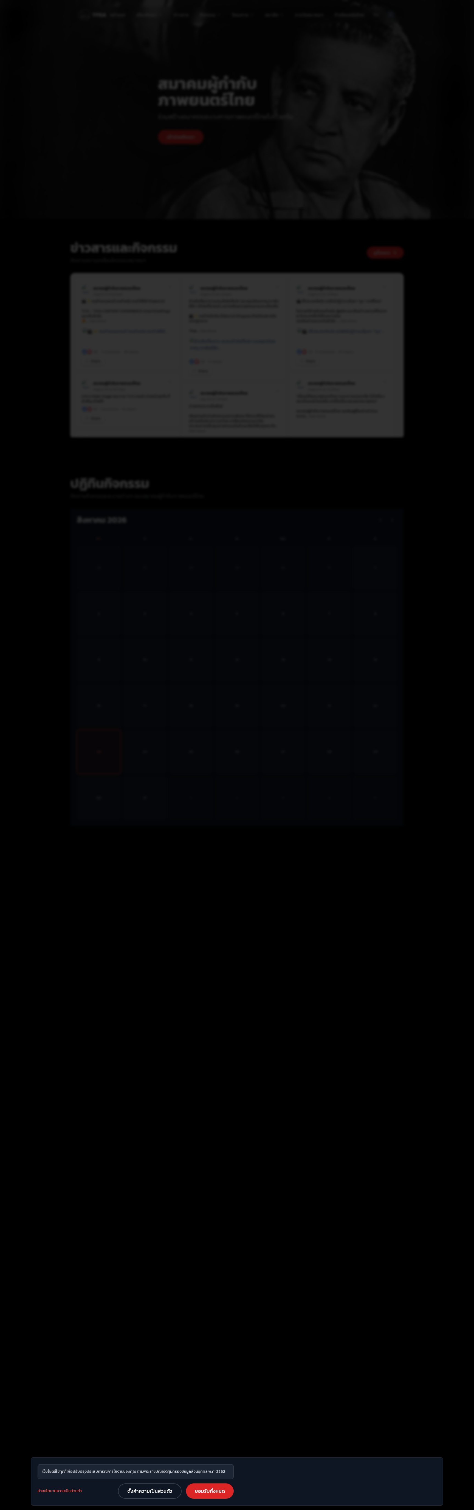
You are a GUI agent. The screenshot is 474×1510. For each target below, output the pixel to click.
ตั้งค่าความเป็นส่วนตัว (149, 1491)
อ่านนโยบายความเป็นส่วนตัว (60, 1491)
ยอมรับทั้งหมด (210, 1491)
